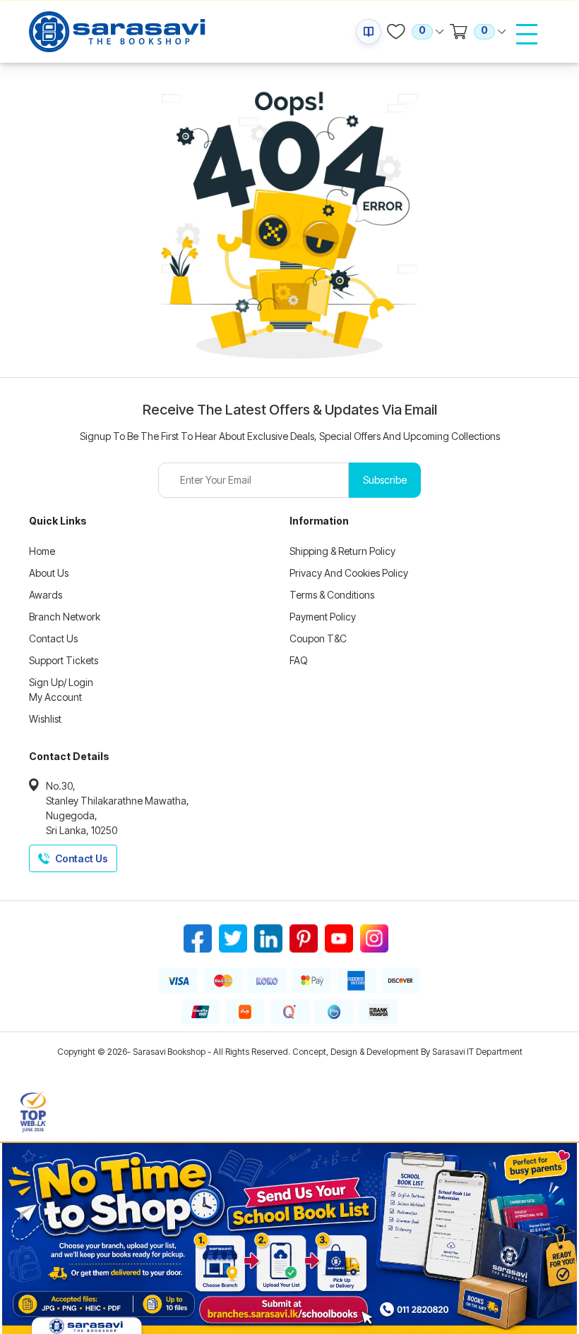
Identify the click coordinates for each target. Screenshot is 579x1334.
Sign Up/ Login (61, 682)
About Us (48, 573)
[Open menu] (527, 33)
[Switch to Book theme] (368, 31)
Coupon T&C (318, 638)
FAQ (299, 660)
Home (42, 551)
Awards (45, 595)
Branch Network (64, 617)
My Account (55, 697)
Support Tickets (63, 660)
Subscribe (385, 480)
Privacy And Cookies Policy (349, 573)
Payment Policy (323, 617)
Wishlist (45, 719)
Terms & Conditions (332, 595)
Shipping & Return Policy (342, 551)
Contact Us (53, 638)
